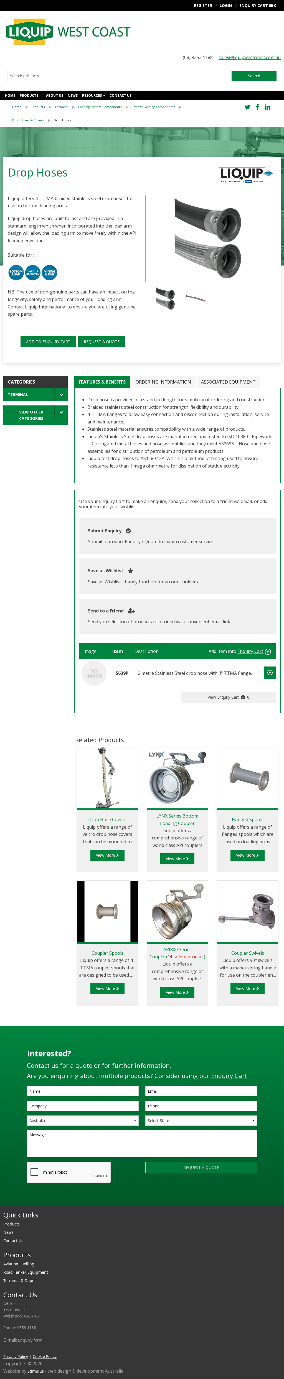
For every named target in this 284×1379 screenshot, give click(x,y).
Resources (92, 95)
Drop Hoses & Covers (28, 120)
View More (106, 855)
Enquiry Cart (253, 5)
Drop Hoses (62, 120)
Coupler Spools (107, 953)
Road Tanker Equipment (25, 1272)
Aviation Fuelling (18, 1263)
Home (10, 95)
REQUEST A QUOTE (102, 341)
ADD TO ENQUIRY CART (48, 341)
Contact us (120, 95)
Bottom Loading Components (153, 107)
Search (254, 75)
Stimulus (35, 1371)
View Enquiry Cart (228, 697)
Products (29, 95)
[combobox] (119, 76)
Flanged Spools (247, 819)
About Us (54, 95)
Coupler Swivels (247, 953)
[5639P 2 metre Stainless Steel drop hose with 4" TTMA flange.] (94, 673)
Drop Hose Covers (107, 819)
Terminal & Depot (19, 1280)
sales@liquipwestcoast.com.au (250, 57)
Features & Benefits (102, 382)
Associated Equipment (228, 382)
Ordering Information (163, 382)
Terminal (61, 107)
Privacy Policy (15, 1356)
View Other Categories (31, 415)
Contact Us (13, 1240)
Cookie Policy (45, 1356)
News (73, 95)
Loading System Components (99, 107)
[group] (210, 238)
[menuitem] (21, 107)
